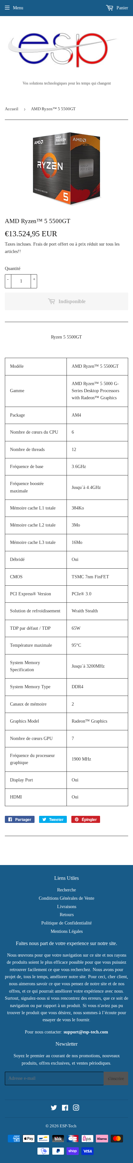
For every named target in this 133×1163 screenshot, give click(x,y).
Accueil (11, 108)
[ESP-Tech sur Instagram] (76, 1108)
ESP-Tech (68, 1125)
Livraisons (66, 906)
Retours (67, 914)
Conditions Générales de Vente (66, 898)
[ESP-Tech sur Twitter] (54, 1108)
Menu (18, 7)
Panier (121, 7)
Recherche (66, 890)
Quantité (12, 268)
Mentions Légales (67, 931)
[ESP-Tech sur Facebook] (65, 1108)
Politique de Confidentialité (66, 923)
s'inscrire (116, 1078)
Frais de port (44, 244)
